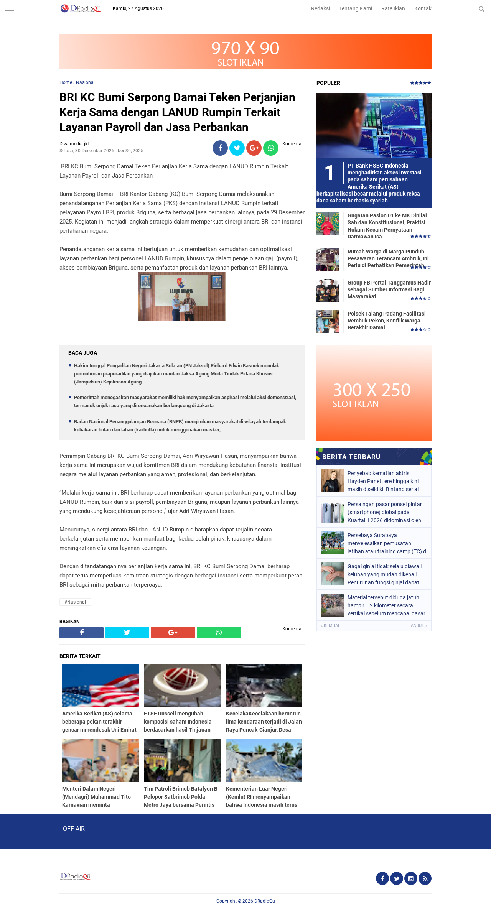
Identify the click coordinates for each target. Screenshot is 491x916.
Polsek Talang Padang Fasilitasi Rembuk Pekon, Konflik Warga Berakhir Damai (387, 321)
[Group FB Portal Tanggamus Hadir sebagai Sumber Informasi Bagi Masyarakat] (327, 290)
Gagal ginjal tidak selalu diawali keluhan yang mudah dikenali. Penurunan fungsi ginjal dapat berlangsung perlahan (385, 574)
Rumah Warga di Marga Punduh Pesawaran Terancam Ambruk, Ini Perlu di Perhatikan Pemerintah (388, 258)
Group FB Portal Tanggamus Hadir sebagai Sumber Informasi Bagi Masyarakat (389, 289)
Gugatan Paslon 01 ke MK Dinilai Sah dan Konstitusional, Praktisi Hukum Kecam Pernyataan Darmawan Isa (387, 226)
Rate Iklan (393, 8)
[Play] (25, 831)
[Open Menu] (9, 8)
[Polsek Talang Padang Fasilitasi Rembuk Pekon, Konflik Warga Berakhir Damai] (327, 321)
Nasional (85, 82)
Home (65, 82)
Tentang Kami (355, 8)
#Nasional (75, 602)
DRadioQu (264, 901)
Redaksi (320, 8)
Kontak (423, 8)
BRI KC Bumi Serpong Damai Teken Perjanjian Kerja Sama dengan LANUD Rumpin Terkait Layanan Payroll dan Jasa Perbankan (177, 112)
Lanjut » (418, 625)
